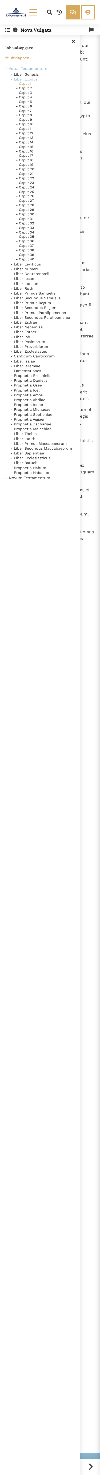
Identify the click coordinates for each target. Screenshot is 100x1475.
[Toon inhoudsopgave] (7, 30)
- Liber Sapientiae (27, 453)
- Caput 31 (24, 219)
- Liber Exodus (24, 79)
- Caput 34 (25, 232)
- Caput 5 (24, 102)
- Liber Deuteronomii (30, 274)
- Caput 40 (25, 259)
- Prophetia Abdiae (28, 400)
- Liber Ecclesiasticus (30, 458)
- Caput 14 (24, 142)
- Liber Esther (24, 332)
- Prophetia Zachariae (31, 424)
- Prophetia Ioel (25, 390)
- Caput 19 (24, 165)
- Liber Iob (20, 337)
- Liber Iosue (22, 278)
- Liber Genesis (25, 74)
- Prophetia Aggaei (27, 419)
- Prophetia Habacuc (30, 472)
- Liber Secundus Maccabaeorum (41, 448)
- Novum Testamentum (27, 477)
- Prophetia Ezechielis (31, 375)
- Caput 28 (25, 205)
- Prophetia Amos (27, 395)
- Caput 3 (24, 93)
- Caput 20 (25, 169)
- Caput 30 (25, 214)
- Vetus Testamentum (26, 68)
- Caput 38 (25, 250)
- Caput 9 (24, 120)
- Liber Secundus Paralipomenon (41, 317)
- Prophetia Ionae (27, 404)
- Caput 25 (25, 192)
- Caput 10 (24, 124)
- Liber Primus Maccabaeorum (39, 443)
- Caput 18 (24, 160)
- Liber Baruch (24, 463)
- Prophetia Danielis (29, 380)
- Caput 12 (24, 133)
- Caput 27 (25, 201)
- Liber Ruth (22, 288)
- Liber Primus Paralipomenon (38, 313)
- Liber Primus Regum (31, 303)
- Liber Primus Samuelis (33, 293)
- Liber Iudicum (25, 283)
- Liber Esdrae (24, 322)
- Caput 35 (25, 237)
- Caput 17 (24, 156)
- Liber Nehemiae (27, 327)
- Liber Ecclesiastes (29, 351)
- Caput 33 (25, 228)
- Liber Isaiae (23, 361)
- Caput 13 (24, 138)
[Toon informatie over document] (15, 30)
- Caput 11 (24, 129)
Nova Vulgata (36, 30)
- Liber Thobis (24, 434)
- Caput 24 (25, 187)
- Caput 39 (25, 255)
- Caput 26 (25, 196)
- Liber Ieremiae (25, 366)
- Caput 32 (25, 223)
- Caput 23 (25, 183)
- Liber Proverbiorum (30, 346)
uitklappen (19, 58)
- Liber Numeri (24, 269)
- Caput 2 (24, 88)
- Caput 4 (24, 97)
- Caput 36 (25, 241)
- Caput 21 (24, 174)
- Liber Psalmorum (28, 342)
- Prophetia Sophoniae (31, 414)
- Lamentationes (26, 371)
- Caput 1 (23, 84)
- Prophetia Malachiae (31, 429)
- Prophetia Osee (26, 385)
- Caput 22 (25, 178)
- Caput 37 (25, 246)
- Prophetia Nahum (28, 468)
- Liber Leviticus (26, 264)
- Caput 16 (24, 151)
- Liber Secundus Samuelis (36, 298)
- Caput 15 (24, 147)
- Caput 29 (25, 210)
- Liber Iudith (23, 439)
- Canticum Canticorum (33, 356)
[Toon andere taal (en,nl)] (91, 30)
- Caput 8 (24, 115)
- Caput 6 (24, 106)
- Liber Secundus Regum (33, 307)
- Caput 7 (23, 111)
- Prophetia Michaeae (30, 409)
